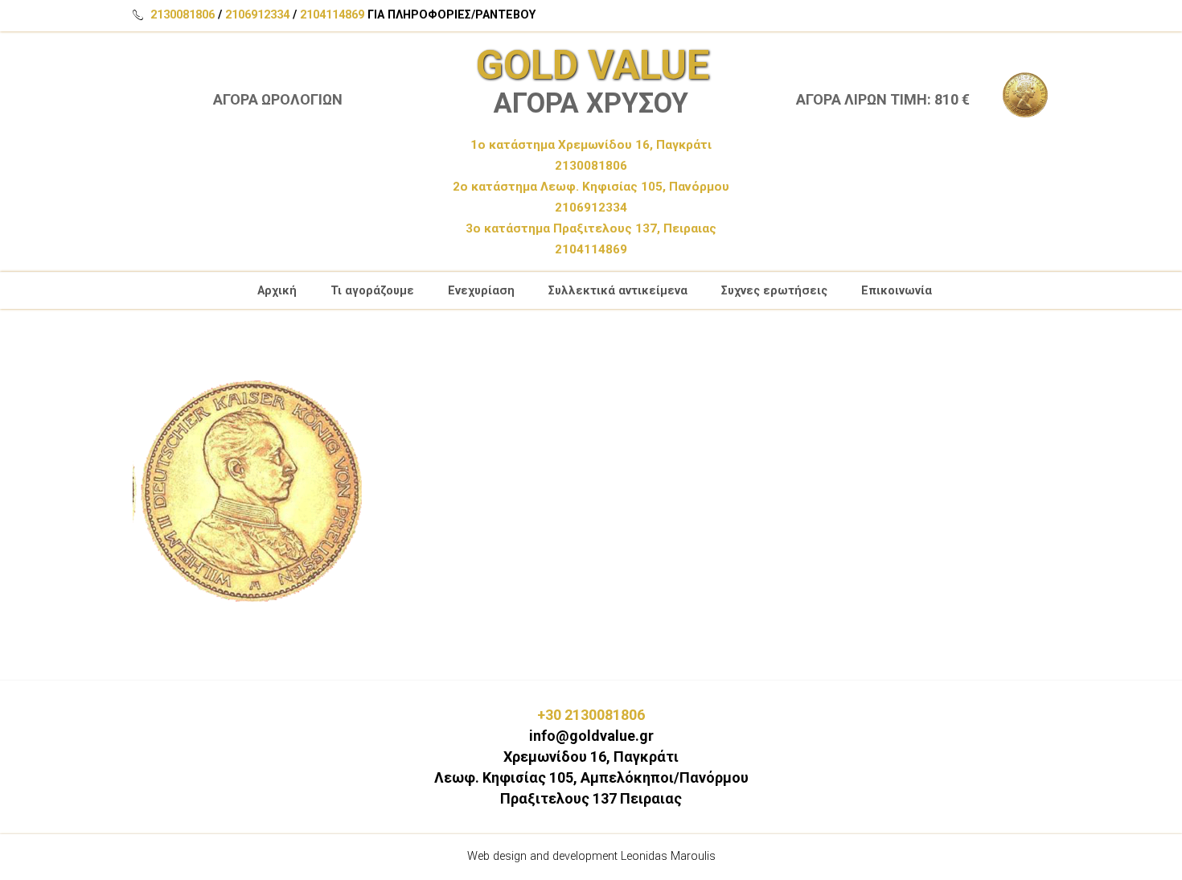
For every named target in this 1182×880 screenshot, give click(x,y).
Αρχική (277, 291)
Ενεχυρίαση (481, 291)
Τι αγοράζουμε (372, 291)
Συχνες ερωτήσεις (774, 291)
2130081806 (182, 15)
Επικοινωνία (896, 291)
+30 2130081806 (591, 714)
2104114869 (332, 15)
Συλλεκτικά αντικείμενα (617, 291)
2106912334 (257, 15)
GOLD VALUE (592, 65)
